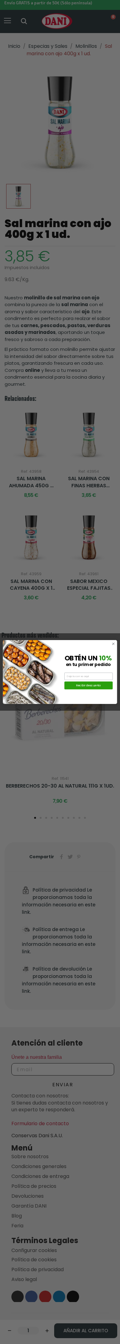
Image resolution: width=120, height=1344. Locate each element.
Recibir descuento (88, 685)
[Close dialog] (113, 644)
